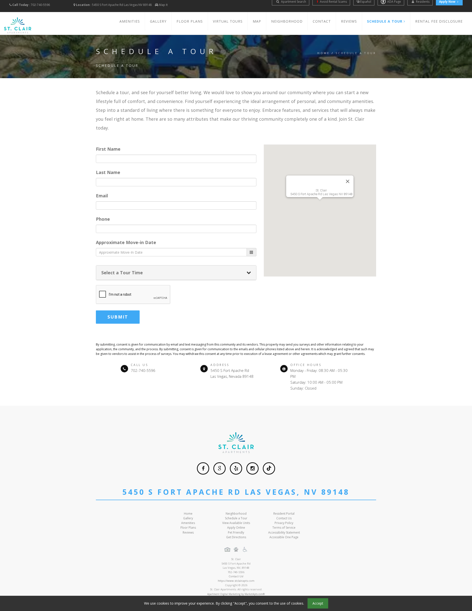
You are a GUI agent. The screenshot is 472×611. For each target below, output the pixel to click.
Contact (322, 21)
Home (323, 53)
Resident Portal (284, 513)
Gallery (158, 21)
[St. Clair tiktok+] (269, 468)
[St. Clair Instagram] (252, 468)
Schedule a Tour (236, 518)
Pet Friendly (236, 532)
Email (102, 196)
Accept (317, 603)
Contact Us (284, 518)
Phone (103, 219)
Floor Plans (190, 21)
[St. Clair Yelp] (236, 468)
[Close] (348, 181)
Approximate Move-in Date (126, 242)
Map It (163, 5)
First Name (108, 149)
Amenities (129, 21)
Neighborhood (287, 21)
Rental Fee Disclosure (439, 21)
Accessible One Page (283, 537)
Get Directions (236, 537)
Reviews (349, 21)
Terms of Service (283, 527)
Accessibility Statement (284, 532)
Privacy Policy (284, 523)
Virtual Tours (228, 21)
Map (257, 21)
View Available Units (236, 523)
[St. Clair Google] (219, 468)
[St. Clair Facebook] (203, 468)
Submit (117, 317)
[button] (320, 208)
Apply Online (236, 527)
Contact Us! (236, 576)
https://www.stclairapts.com (236, 580)
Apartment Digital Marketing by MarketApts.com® (236, 594)
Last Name (108, 172)
